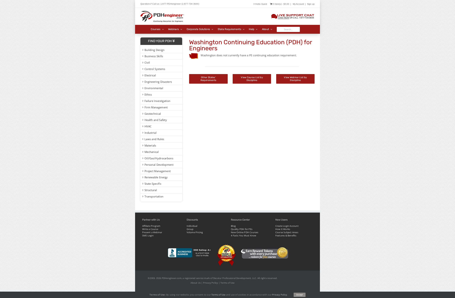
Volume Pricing (195, 232)
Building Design (154, 50)
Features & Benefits (285, 235)
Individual (192, 225)
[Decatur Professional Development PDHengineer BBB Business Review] (189, 245)
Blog (233, 225)
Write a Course (150, 229)
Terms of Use (227, 282)
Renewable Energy (156, 177)
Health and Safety (155, 120)
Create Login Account (287, 225)
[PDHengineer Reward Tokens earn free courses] (264, 245)
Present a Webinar (152, 232)
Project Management (157, 171)
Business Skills (153, 56)
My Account (298, 4)
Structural (150, 190)
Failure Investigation (157, 101)
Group (190, 229)
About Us (196, 282)
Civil (147, 62)
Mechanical (151, 152)
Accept (299, 295)
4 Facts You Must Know (243, 235)
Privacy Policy (210, 282)
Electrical (150, 75)
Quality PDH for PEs (241, 229)
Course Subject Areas (286, 232)
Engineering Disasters (158, 81)
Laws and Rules (154, 139)
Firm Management (156, 107)
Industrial (150, 132)
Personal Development (158, 164)
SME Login (148, 235)
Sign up (311, 4)
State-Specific (152, 183)
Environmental (153, 88)
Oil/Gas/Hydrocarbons (158, 158)
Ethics (148, 94)
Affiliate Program (151, 225)
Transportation (153, 196)
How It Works (282, 229)
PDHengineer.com (171, 278)
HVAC (147, 126)
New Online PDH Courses (244, 232)
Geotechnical (152, 113)
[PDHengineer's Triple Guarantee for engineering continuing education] (226, 245)
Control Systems (154, 69)
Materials (150, 145)
